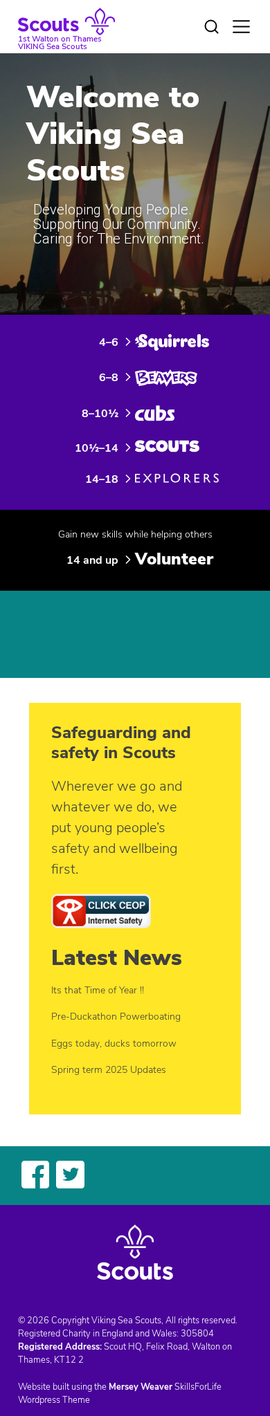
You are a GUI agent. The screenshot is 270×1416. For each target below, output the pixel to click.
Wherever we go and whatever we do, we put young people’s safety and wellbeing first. (116, 828)
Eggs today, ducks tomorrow (114, 1043)
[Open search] (212, 27)
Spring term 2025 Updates (108, 1069)
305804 (197, 1333)
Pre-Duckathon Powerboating (116, 1016)
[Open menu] (241, 26)
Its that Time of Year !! (97, 990)
